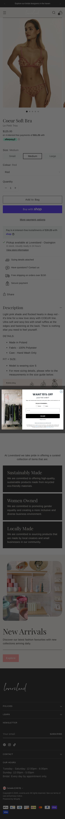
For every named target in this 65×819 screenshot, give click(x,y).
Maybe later (43, 419)
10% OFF (42, 416)
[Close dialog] (61, 391)
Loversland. (36, 426)
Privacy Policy (48, 427)
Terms (52, 427)
